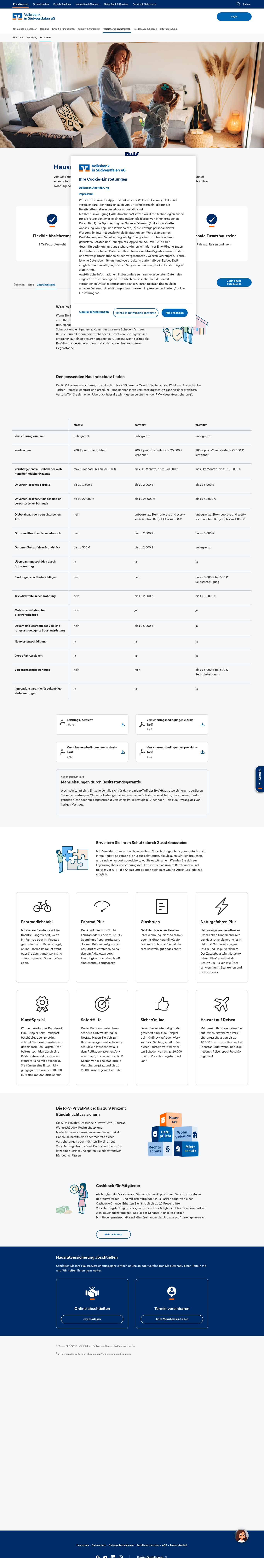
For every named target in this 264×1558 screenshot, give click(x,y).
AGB (164, 1545)
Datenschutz (99, 1545)
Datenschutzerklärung (94, 188)
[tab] (25, 29)
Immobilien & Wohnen (87, 4)
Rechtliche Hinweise (148, 1545)
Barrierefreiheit (178, 1545)
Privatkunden (20, 4)
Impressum (83, 1545)
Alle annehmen (175, 312)
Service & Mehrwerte (144, 4)
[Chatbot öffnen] (242, 1536)
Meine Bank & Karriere (116, 4)
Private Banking (62, 4)
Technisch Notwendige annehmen (136, 312)
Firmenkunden (41, 4)
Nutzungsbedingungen (121, 1545)
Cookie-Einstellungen (94, 312)
